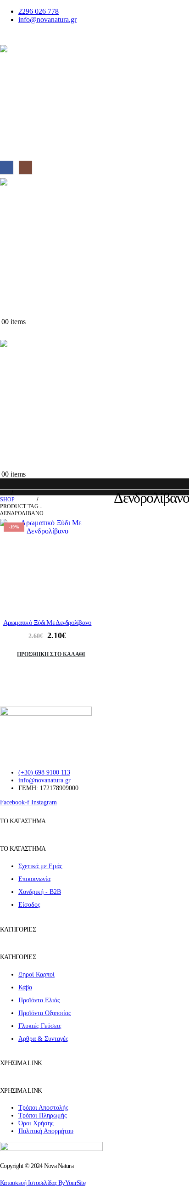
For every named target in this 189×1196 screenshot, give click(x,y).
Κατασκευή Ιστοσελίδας (42, 1182)
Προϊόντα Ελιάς (39, 1000)
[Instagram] (25, 167)
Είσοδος (29, 904)
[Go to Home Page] (3, 492)
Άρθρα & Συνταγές (43, 1038)
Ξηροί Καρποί (36, 974)
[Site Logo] (94, 102)
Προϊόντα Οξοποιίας (44, 1012)
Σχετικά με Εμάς (40, 866)
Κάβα (25, 987)
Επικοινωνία (34, 878)
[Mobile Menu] (6, 38)
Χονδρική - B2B (39, 891)
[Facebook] (6, 167)
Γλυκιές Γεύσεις (39, 1025)
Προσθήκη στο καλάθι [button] (51, 654)
